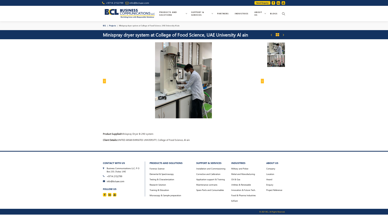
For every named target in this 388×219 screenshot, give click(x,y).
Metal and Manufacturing (243, 174)
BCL (104, 25)
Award (269, 179)
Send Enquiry (262, 3)
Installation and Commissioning (210, 168)
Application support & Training (210, 179)
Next (262, 81)
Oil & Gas (235, 179)
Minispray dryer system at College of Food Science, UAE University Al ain (149, 25)
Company (270, 168)
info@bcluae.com (139, 2)
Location (270, 174)
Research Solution (158, 184)
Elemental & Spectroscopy (162, 174)
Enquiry (269, 184)
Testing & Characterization (162, 179)
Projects (112, 25)
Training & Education (159, 190)
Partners (223, 13)
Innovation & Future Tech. (243, 190)
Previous (104, 81)
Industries (241, 13)
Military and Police (239, 168)
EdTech (234, 200)
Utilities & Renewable (241, 184)
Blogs (274, 13)
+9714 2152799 (114, 2)
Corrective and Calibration (208, 174)
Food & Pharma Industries (243, 195)
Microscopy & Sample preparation (165, 195)
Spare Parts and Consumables (210, 190)
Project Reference (274, 190)
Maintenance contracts (206, 184)
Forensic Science (157, 168)
